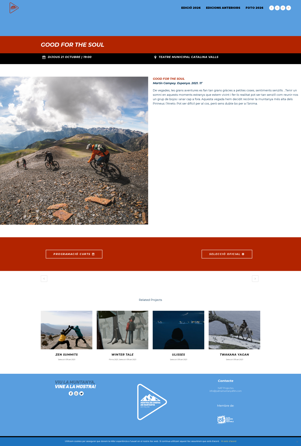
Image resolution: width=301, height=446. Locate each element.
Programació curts (71, 254)
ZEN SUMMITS (66, 354)
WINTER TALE (122, 354)
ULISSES (178, 354)
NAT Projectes (226, 387)
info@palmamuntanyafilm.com (226, 390)
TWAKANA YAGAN (234, 354)
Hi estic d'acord (228, 441)
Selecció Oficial (224, 254)
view (66, 329)
